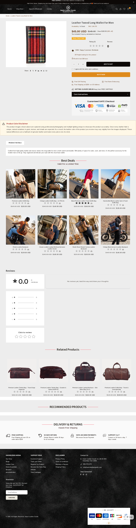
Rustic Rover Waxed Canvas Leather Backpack (84, 248)
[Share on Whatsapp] (44, 71)
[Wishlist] (124, 9)
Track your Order (36, 461)
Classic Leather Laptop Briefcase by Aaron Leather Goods (52, 248)
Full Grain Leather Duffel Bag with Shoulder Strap (119, 388)
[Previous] (3, 376)
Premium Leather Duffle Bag (20, 201)
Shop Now (19, 9)
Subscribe (11, 497)
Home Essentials (11, 467)
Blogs (7, 461)
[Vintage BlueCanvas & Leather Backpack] (115, 230)
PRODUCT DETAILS (15, 143)
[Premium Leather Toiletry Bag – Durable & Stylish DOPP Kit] (24, 370)
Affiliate (33, 469)
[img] (96, 46)
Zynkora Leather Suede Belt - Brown (23, 522)
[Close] (35, 519)
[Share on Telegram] (41, 71)
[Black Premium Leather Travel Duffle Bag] (83, 184)
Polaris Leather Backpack (20, 247)
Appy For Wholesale (35, 9)
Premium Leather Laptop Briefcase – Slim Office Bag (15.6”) (56, 388)
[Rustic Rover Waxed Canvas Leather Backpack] (83, 230)
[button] (128, 9)
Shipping (83, 34)
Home (9, 9)
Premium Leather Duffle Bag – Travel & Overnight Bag (88, 388)
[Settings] (120, 9)
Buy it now (101, 75)
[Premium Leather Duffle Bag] (20, 184)
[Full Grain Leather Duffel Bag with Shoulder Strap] (119, 370)
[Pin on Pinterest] (36, 71)
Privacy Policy (60, 459)
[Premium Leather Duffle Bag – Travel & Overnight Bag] (87, 370)
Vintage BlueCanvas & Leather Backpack (115, 247)
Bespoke (8, 469)
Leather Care (10, 464)
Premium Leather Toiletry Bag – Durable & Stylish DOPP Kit (24, 388)
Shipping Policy (61, 467)
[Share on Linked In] (38, 71)
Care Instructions (81, 94)
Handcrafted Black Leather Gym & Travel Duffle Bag (115, 202)
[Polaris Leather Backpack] (20, 230)
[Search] (117, 9)
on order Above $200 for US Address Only (68, 2)
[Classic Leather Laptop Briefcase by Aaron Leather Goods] (52, 230)
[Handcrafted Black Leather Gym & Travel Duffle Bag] (115, 184)
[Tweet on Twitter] (33, 71)
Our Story (9, 459)
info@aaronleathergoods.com (92, 467)
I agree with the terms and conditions (86, 69)
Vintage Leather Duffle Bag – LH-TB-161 (52, 201)
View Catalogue (36, 472)
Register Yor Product (37, 464)
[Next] (132, 376)
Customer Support (36, 459)
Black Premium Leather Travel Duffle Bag (83, 201)
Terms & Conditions (62, 461)
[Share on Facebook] (30, 71)
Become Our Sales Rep (38, 467)
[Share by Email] (46, 71)
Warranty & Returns (62, 464)
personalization (11, 472)
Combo (49, 9)
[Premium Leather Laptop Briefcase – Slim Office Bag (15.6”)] (56, 370)
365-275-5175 (87, 464)
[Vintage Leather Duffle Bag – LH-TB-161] (52, 184)
